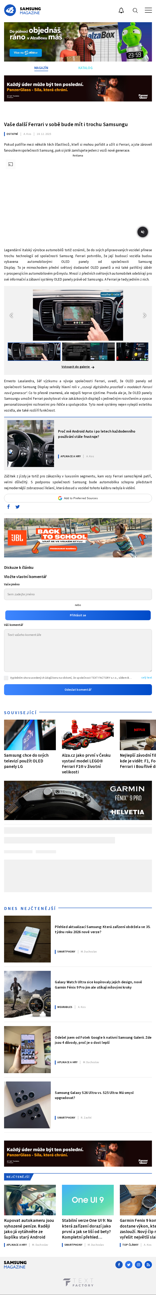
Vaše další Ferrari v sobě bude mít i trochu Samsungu (66, 124)
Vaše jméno (12, 584)
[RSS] (148, 1264)
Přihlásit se (78, 615)
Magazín (41, 68)
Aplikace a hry (71, 456)
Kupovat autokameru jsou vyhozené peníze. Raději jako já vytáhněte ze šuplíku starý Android (29, 1228)
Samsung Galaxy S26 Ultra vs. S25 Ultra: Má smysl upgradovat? (94, 1095)
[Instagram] (138, 1264)
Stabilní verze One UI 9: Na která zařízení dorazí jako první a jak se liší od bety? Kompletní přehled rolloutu (87, 1228)
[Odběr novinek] (121, 11)
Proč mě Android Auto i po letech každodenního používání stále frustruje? (96, 434)
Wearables (64, 1007)
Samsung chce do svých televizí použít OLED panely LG (26, 760)
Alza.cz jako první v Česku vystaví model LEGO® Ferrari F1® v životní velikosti (86, 763)
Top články (130, 1245)
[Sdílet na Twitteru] (17, 508)
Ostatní (12, 134)
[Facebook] (119, 1264)
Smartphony (66, 952)
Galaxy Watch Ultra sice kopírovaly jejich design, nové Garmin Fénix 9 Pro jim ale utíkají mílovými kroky (98, 985)
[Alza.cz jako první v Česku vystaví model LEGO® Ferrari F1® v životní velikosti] (88, 735)
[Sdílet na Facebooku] (8, 508)
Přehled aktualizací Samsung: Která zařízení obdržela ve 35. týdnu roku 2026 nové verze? (103, 929)
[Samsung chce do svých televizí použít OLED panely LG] (30, 735)
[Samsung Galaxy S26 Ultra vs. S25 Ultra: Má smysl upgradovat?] (27, 1104)
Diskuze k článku (19, 567)
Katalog (85, 68)
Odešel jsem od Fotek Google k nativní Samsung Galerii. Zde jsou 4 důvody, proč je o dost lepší (103, 1040)
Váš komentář (13, 625)
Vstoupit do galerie (76, 366)
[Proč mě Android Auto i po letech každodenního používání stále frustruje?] (30, 443)
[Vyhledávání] (135, 10)
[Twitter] (128, 1264)
